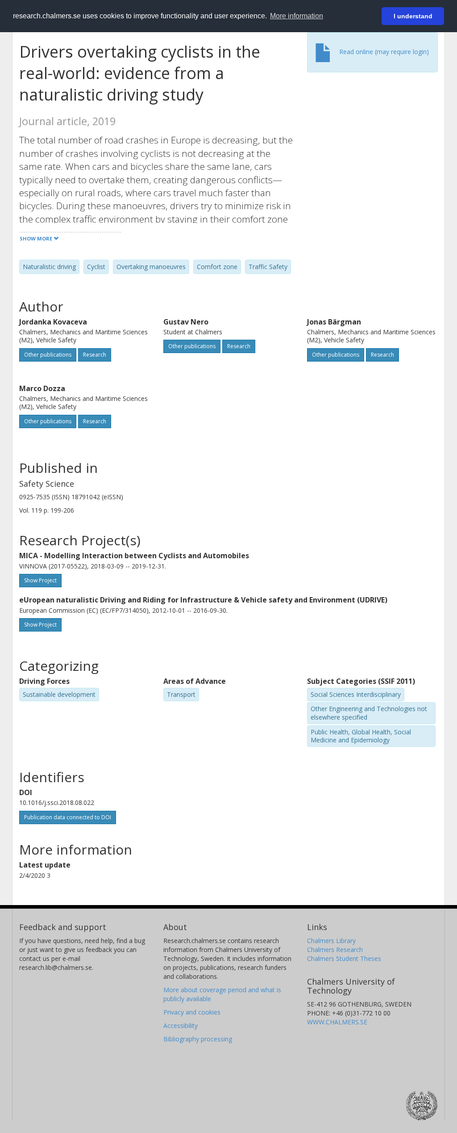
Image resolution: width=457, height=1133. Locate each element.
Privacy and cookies (191, 1012)
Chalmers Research (335, 949)
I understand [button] (413, 16)
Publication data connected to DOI (67, 817)
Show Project (40, 580)
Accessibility (180, 1025)
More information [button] (296, 16)
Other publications (47, 354)
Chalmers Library (331, 940)
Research (94, 354)
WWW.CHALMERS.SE (337, 1022)
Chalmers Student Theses (344, 958)
